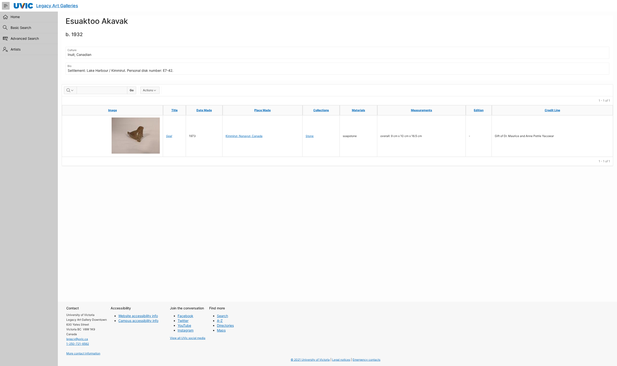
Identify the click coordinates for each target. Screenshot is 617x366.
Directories (225, 325)
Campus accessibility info (138, 321)
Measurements (421, 110)
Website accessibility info (138, 316)
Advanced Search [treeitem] (25, 38)
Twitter (183, 321)
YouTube (184, 325)
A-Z (220, 321)
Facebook (185, 316)
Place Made (262, 110)
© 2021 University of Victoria (310, 359)
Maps (221, 330)
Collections (321, 110)
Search (222, 316)
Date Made (204, 110)
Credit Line (552, 110)
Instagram (186, 330)
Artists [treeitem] (15, 49)
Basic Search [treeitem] (21, 28)
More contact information (83, 353)
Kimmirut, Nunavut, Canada (244, 136)
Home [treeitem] (15, 17)
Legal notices (341, 359)
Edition (478, 110)
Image (112, 110)
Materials (358, 110)
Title (174, 110)
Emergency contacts (366, 359)
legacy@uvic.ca (77, 339)
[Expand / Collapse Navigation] (6, 6)
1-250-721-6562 (77, 344)
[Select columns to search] (70, 90)
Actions (148, 90)
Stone (310, 136)
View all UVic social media (187, 338)
